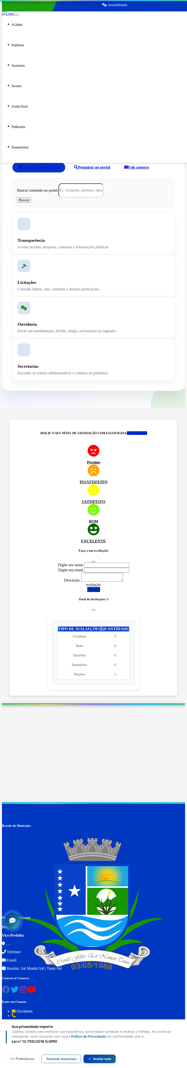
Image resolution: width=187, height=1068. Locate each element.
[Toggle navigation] (17, 15)
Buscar (24, 200)
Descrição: (72, 580)
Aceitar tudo (102, 1059)
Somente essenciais (61, 1059)
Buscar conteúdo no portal (37, 190)
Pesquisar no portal (94, 167)
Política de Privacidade (88, 1036)
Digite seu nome (70, 565)
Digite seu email (70, 570)
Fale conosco (138, 167)
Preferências (25, 1059)
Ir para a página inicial (41, 167)
